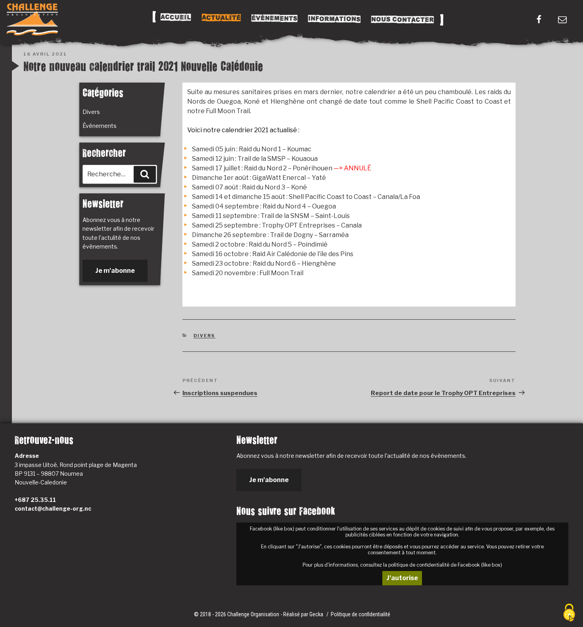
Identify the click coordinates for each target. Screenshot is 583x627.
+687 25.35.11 (35, 499)
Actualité (220, 17)
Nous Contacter (402, 19)
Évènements (274, 18)
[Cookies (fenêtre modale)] (569, 613)
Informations (334, 19)
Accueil (175, 17)
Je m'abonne (115, 270)
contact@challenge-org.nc (53, 508)
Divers (204, 335)
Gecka (316, 614)
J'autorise (402, 578)
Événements (99, 125)
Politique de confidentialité (360, 614)
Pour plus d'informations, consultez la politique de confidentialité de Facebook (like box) (402, 565)
